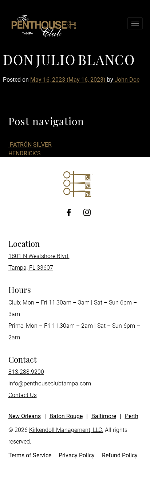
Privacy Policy (77, 455)
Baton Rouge (66, 416)
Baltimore (103, 416)
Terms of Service (29, 455)
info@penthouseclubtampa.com (49, 383)
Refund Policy (120, 455)
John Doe (126, 79)
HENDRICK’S (25, 153)
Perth (131, 416)
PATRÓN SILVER (30, 144)
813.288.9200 (26, 371)
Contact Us (22, 395)
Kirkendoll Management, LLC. (66, 429)
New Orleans (24, 416)
